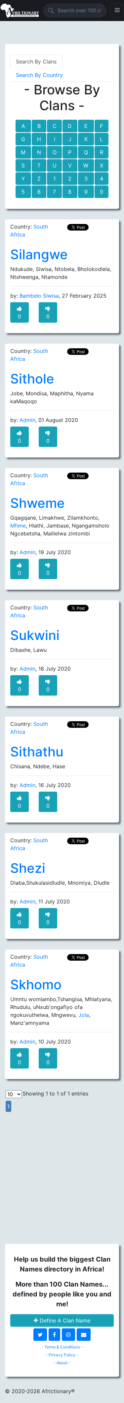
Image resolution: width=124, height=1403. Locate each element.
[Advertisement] (62, 1174)
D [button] (70, 126)
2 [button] (69, 178)
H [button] (39, 139)
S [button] (23, 165)
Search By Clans (36, 61)
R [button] (101, 152)
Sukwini (35, 635)
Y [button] (23, 178)
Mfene (18, 525)
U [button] (55, 165)
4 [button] (101, 178)
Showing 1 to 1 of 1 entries (55, 1093)
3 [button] (86, 178)
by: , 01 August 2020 (44, 420)
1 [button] (54, 178)
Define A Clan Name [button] (64, 1320)
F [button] (101, 126)
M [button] (23, 152)
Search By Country (39, 75)
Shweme (37, 503)
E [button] (86, 126)
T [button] (39, 165)
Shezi (27, 868)
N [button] (39, 152)
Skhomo (36, 984)
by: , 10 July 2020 (40, 1041)
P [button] (69, 152)
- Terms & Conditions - (62, 1346)
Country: (29, 230)
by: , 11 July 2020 (40, 901)
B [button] (39, 126)
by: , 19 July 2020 (40, 552)
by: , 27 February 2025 (58, 295)
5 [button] (23, 191)
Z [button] (39, 178)
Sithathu (36, 752)
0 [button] (101, 191)
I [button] (54, 139)
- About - (62, 1362)
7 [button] (54, 191)
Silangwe (39, 254)
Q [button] (86, 152)
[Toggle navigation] (117, 10)
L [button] (101, 139)
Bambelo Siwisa (39, 295)
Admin (27, 420)
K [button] (86, 139)
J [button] (69, 139)
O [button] (55, 152)
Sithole (32, 379)
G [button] (23, 139)
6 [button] (39, 191)
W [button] (85, 165)
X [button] (101, 165)
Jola (83, 1015)
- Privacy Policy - (62, 1354)
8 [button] (69, 191)
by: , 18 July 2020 (40, 668)
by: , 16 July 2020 (40, 785)
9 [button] (86, 191)
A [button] (23, 126)
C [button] (55, 126)
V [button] (70, 165)
